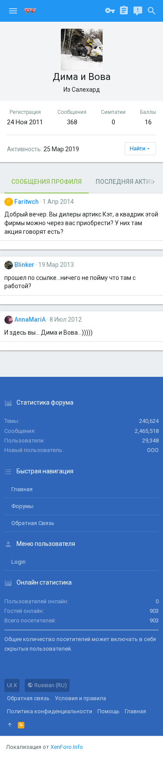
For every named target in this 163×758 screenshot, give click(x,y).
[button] (13, 11)
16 (148, 122)
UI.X (12, 685)
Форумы (22, 506)
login (18, 562)
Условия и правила (80, 698)
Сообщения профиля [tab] (46, 181)
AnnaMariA (30, 319)
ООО (153, 450)
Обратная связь (32, 523)
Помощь (108, 711)
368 (72, 122)
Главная (22, 489)
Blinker (24, 264)
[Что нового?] (138, 11)
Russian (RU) (50, 685)
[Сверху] (9, 724)
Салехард (86, 89)
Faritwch (26, 201)
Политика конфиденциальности (49, 711)
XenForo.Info (66, 747)
